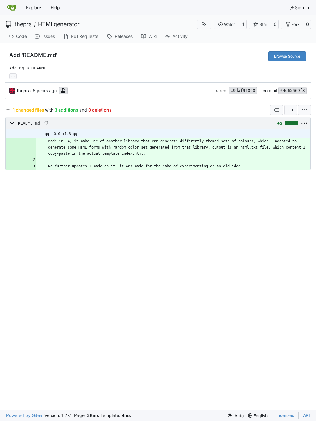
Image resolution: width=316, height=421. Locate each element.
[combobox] (276, 110)
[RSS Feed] (204, 24)
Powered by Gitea (24, 415)
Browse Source (287, 56)
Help (55, 7)
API (306, 415)
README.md (29, 123)
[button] (227, 24)
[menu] (304, 110)
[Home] (11, 7)
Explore (33, 7)
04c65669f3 (292, 90)
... (13, 75)
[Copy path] (45, 123)
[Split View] (290, 110)
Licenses (285, 415)
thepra (23, 24)
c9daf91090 (243, 90)
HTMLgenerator (59, 24)
